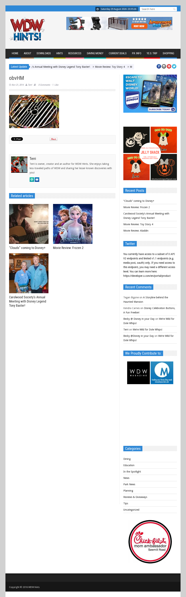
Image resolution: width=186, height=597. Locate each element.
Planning (128, 490)
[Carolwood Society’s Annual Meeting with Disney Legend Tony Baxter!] (29, 273)
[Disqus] (62, 359)
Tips (125, 503)
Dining (127, 458)
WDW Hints (34, 587)
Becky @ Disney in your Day (139, 318)
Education (128, 465)
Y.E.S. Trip (152, 53)
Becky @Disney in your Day (138, 335)
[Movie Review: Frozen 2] (73, 224)
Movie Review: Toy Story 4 (98, 66)
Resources (74, 53)
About (27, 53)
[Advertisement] (150, 416)
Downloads (44, 53)
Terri (30, 84)
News (126, 478)
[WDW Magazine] (138, 383)
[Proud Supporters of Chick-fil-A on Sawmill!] (150, 562)
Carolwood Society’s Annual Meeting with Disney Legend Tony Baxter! (39, 66)
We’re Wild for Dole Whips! (147, 329)
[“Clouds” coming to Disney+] (29, 224)
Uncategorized (131, 509)
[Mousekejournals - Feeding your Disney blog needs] (162, 383)
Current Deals (118, 53)
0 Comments (44, 84)
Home (15, 53)
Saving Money (95, 53)
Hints (59, 53)
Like (56, 84)
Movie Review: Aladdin (130, 66)
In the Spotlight (132, 471)
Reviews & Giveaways (135, 497)
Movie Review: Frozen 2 (68, 248)
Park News (129, 484)
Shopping (168, 53)
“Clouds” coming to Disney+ (27, 248)
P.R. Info (136, 53)
